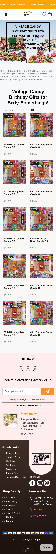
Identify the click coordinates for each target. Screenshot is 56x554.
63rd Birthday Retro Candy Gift (41, 333)
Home (26, 40)
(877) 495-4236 (40, 515)
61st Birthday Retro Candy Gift (14, 192)
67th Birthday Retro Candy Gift (14, 333)
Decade (9, 521)
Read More (27, 434)
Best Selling (11, 501)
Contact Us (11, 469)
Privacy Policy (12, 473)
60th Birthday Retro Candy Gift (14, 145)
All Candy (10, 497)
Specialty (10, 509)
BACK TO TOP (28, 551)
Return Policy (12, 453)
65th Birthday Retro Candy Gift (41, 145)
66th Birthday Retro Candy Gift (41, 192)
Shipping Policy (13, 457)
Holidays (10, 517)
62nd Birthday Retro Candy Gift (39, 239)
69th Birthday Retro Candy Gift (14, 286)
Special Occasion (14, 513)
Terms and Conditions (16, 477)
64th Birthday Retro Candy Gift (14, 239)
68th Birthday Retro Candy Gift (41, 286)
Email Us (37, 509)
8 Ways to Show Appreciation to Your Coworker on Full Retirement (33, 424)
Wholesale (11, 465)
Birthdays (10, 505)
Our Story (10, 461)
